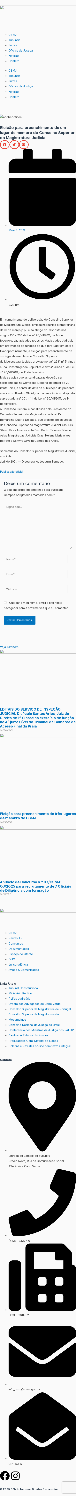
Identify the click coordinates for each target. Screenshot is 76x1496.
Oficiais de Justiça (21, 50)
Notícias (14, 56)
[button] (5, 144)
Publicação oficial (12, 471)
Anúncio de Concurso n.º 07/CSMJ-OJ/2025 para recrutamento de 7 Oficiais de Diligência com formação (35, 886)
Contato (14, 61)
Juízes (13, 45)
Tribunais (14, 40)
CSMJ (13, 35)
